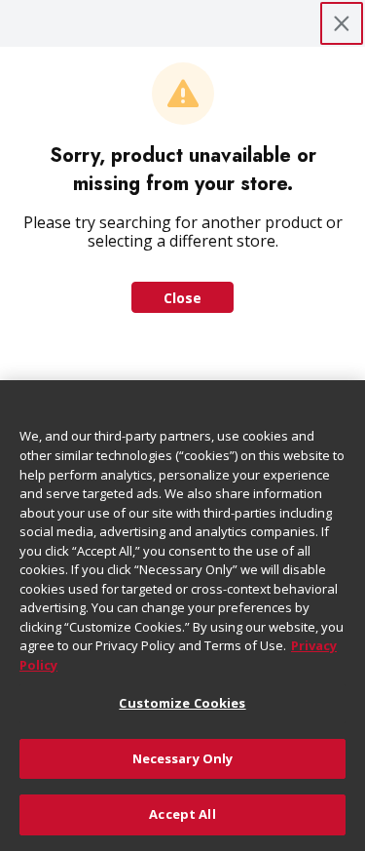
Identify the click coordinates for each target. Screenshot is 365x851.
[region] (182, 615)
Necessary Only (183, 758)
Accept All (182, 814)
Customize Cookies (182, 703)
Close (182, 298)
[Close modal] (341, 23)
